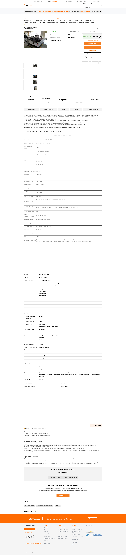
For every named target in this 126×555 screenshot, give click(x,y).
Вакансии (46, 531)
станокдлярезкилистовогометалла (45, 505)
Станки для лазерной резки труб (76, 541)
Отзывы (46, 540)
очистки (88, 11)
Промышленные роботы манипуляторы (77, 538)
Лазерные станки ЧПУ (77, 529)
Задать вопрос (92, 518)
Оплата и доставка (36, 1)
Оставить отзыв (97, 425)
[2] (83, 32)
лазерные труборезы (63, 11)
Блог (41, 1)
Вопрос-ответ (47, 536)
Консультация (92, 50)
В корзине (92, 47)
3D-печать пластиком (63, 538)
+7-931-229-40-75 (96, 11)
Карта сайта (27, 541)
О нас (45, 525)
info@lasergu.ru (81, 1)
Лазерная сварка (62, 533)
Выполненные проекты (49, 538)
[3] (85, 32)
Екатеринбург (54, 1)
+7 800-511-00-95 (30, 525)
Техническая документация (47, 542)
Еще (73, 544)
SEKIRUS (57, 505)
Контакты (46, 527)
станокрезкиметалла (29, 505)
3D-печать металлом (62, 536)
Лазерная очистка (62, 534)
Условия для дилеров (49, 534)
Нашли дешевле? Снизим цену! (92, 40)
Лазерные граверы (76, 534)
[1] (82, 32)
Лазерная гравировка (63, 529)
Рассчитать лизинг (93, 54)
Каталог (74, 525)
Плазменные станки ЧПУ (77, 536)
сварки (83, 11)
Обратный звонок (29, 529)
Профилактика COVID (49, 545)
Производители (47, 533)
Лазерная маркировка (63, 531)
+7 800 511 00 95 (87, 4)
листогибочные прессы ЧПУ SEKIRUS (48, 11)
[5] (87, 32)
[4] (86, 32)
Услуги (59, 525)
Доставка (86, 58)
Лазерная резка (61, 527)
